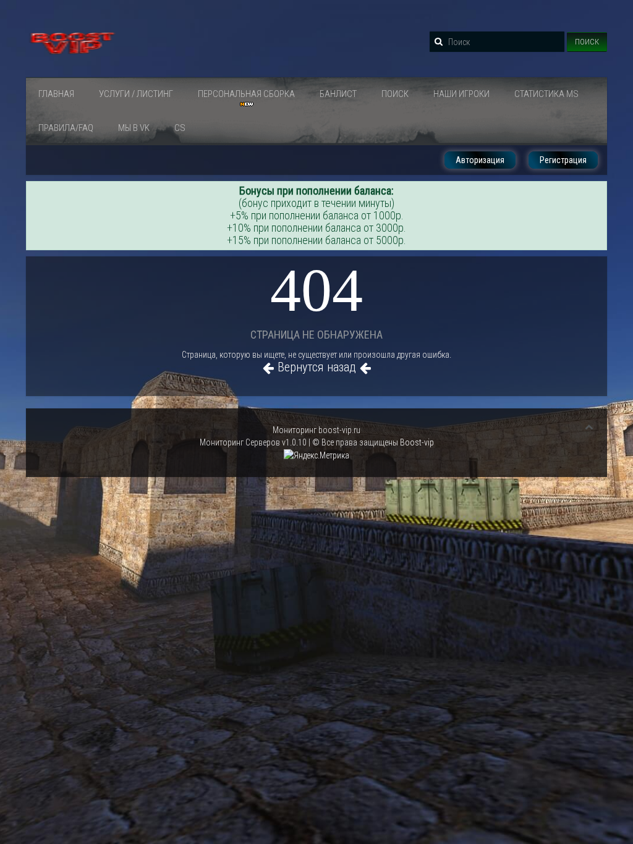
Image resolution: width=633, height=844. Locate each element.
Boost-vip (417, 442)
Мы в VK (134, 127)
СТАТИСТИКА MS (546, 93)
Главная (56, 93)
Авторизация (480, 160)
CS (179, 127)
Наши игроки (461, 93)
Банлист (338, 93)
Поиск (587, 41)
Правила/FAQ (65, 127)
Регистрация (563, 160)
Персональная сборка (246, 93)
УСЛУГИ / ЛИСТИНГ (136, 93)
